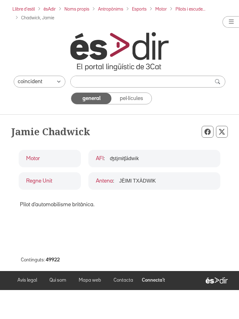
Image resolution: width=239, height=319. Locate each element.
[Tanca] (231, 22)
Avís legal (27, 280)
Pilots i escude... (190, 9)
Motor (161, 9)
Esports (139, 9)
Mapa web (90, 280)
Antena (104, 181)
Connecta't (153, 280)
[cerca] (218, 81)
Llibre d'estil (23, 9)
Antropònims (110, 9)
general (91, 98)
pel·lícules (131, 98)
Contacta (123, 280)
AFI (100, 158)
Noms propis (76, 9)
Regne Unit (39, 181)
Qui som (57, 280)
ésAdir (50, 9)
